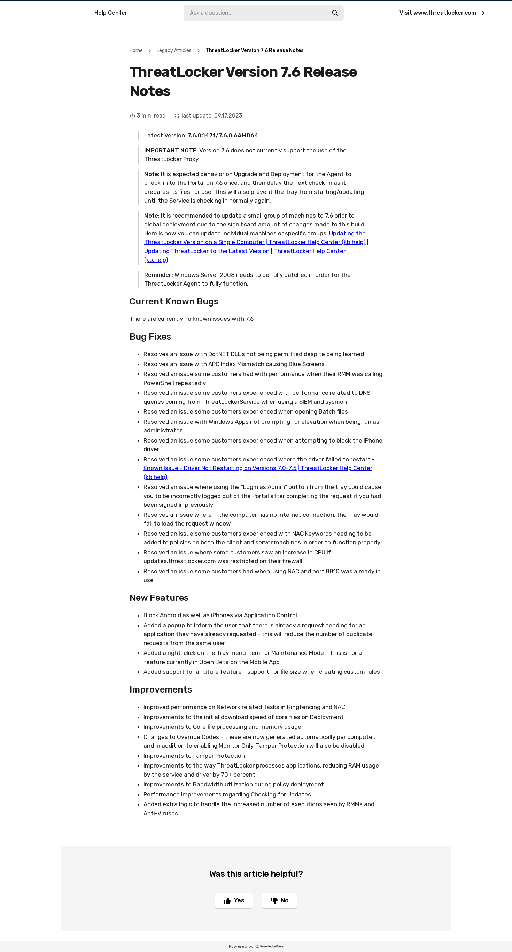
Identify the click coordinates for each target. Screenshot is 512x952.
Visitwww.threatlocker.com (437, 12)
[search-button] (335, 13)
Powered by (241, 946)
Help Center (110, 12)
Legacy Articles (174, 50)
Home (136, 50)
